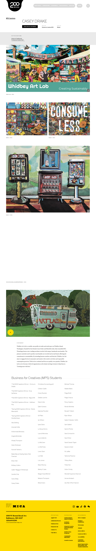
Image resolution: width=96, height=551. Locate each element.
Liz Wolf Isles (42, 447)
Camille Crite (15, 474)
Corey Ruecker (42, 393)
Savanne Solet (69, 447)
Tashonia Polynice (70, 456)
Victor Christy (68, 469)
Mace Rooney (42, 465)
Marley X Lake (42, 469)
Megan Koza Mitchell (44, 474)
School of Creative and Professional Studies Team (17, 39)
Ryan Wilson (68, 415)
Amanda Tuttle (15, 427)
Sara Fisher (68, 438)
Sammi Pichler (69, 429)
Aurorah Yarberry (16, 449)
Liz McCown (41, 442)
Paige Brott (68, 393)
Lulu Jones (41, 460)
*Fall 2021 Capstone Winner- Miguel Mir (23, 398)
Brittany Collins (15, 465)
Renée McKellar (69, 406)
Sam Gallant (68, 424)
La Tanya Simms (42, 429)
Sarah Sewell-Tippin (70, 442)
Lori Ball (40, 456)
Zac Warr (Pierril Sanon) (72, 483)
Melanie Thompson (43, 478)
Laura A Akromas (43, 433)
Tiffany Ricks (68, 460)
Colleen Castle (42, 389)
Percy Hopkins (69, 402)
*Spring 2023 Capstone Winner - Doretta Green (21, 417)
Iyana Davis (41, 424)
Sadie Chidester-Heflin (71, 420)
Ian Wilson (41, 420)
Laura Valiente (42, 438)
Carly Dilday (14, 479)
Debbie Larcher (42, 397)
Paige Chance (69, 397)
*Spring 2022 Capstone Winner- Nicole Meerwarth (23, 410)
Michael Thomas (69, 384)
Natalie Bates (68, 389)
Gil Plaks (40, 415)
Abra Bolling (15, 423)
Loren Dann (41, 451)
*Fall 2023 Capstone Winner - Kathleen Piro (23, 403)
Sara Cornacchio (69, 433)
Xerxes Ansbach (69, 478)
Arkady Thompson (16, 440)
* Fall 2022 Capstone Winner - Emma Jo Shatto (23, 385)
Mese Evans (41, 483)
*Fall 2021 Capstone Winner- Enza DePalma (21, 392)
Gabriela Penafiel (43, 411)
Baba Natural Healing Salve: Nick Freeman (21, 455)
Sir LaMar (67, 451)
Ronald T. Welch (69, 411)
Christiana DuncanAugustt (46, 384)
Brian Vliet (14, 461)
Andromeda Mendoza (17, 431)
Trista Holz (68, 465)
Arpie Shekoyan (16, 445)
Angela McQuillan (16, 436)
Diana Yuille (41, 402)
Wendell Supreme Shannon (73, 474)
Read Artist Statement (30, 26)
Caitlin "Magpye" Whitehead (19, 470)
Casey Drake (15, 483)
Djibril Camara (42, 406)
